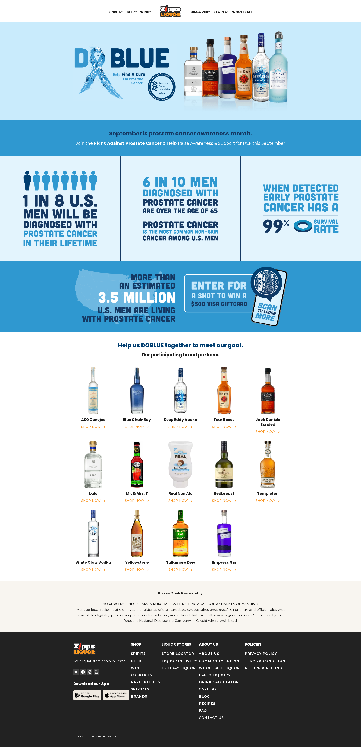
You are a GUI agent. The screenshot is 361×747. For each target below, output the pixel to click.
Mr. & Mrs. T (137, 493)
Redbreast (224, 493)
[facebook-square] (83, 672)
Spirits (114, 11)
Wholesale (242, 11)
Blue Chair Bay (137, 419)
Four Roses (224, 419)
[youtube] (96, 672)
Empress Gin (224, 562)
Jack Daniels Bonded (268, 422)
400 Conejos (93, 419)
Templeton (267, 493)
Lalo (93, 493)
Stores (220, 11)
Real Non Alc (180, 493)
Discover (199, 11)
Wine (144, 11)
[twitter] (76, 672)
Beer (131, 11)
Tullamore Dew (180, 562)
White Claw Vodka (93, 562)
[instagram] (89, 672)
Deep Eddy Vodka (180, 419)
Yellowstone (137, 562)
